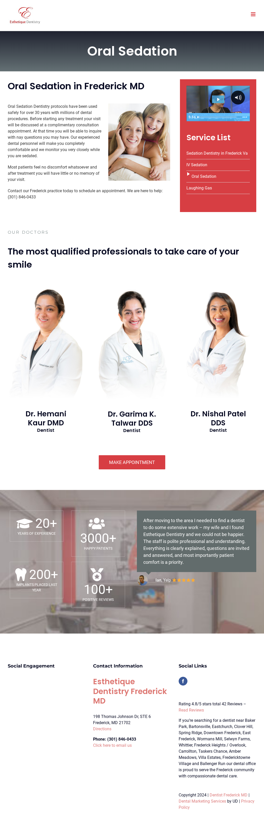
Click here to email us (112, 745)
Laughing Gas (199, 188)
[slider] (218, 117)
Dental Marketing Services (202, 801)
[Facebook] (183, 681)
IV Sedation (196, 164)
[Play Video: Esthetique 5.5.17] (218, 99)
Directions (102, 728)
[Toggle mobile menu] (253, 14)
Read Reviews (191, 710)
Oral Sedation (204, 176)
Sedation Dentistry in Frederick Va (217, 153)
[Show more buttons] (245, 117)
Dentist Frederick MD (229, 795)
